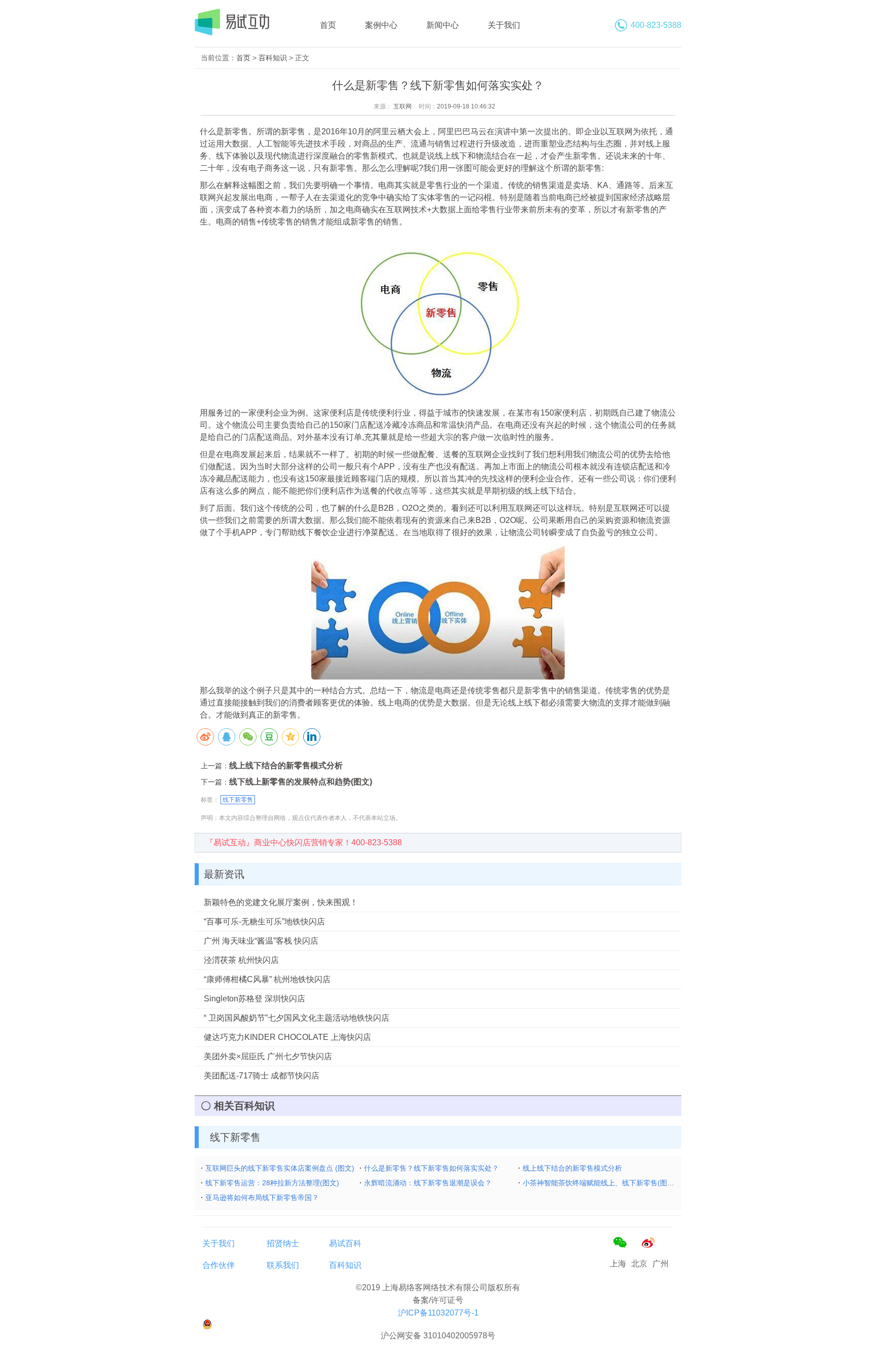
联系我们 (283, 1265)
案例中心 (381, 25)
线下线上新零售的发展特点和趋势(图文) (300, 781)
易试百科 (345, 1243)
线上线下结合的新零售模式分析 (286, 765)
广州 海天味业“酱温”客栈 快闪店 (261, 941)
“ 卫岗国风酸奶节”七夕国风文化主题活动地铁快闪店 (296, 1018)
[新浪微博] (648, 1242)
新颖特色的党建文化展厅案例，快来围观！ (281, 902)
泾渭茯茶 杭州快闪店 (241, 960)
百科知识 (273, 58)
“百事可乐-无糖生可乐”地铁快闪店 (264, 921)
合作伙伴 (218, 1265)
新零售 (236, 131)
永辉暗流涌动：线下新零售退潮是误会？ (428, 1183)
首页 (328, 25)
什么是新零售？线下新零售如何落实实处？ (431, 1168)
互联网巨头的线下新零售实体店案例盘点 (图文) (279, 1168)
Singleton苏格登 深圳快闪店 (254, 998)
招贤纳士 (283, 1243)
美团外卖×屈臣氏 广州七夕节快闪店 (268, 1056)
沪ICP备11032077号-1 (438, 1312)
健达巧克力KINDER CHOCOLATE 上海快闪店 (287, 1037)
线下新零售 (238, 799)
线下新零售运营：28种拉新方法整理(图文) (272, 1183)
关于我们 (504, 25)
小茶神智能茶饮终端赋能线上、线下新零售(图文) (600, 1183)
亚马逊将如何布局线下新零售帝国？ (262, 1197)
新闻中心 (442, 25)
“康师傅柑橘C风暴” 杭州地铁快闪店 (267, 979)
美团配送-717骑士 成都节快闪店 (261, 1075)
